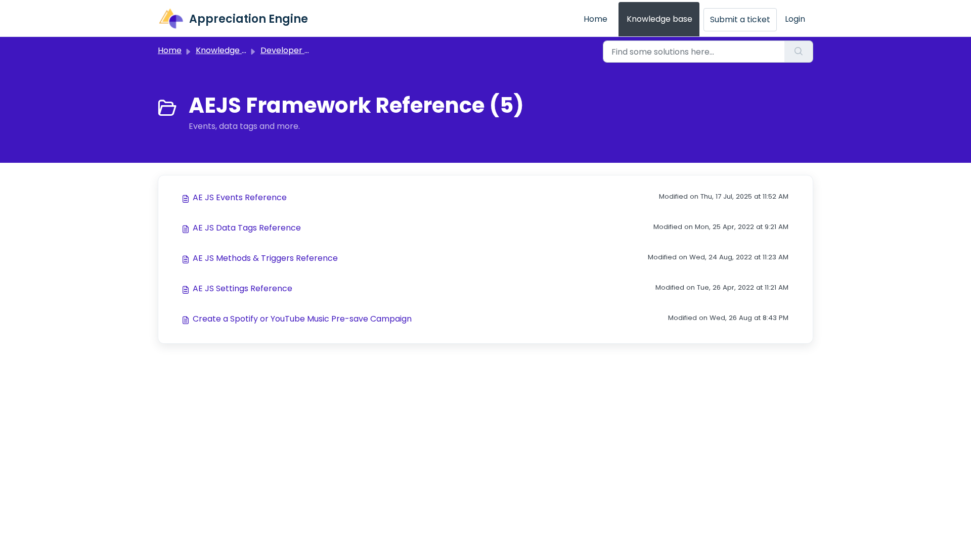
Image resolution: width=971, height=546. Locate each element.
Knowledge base (659, 19)
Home (595, 19)
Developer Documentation (313, 50)
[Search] (798, 51)
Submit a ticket (740, 19)
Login (795, 19)
